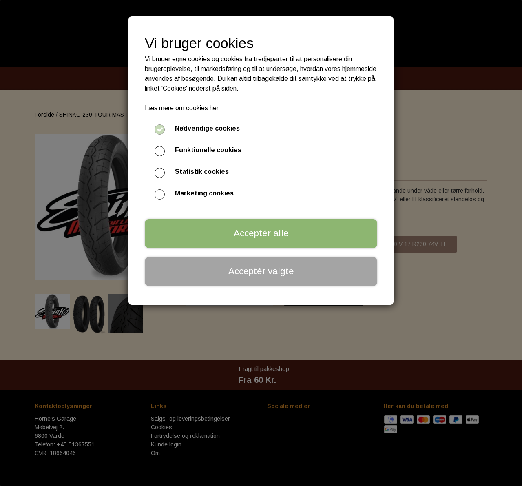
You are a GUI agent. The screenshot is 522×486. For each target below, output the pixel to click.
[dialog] (261, 243)
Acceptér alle (261, 233)
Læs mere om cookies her (182, 107)
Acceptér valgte (261, 271)
